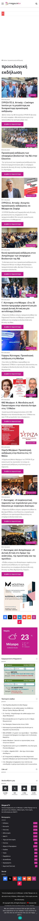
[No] (36, 913)
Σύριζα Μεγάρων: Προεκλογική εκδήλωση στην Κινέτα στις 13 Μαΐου (16, 453)
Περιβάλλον (7, 856)
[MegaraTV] (13, 3)
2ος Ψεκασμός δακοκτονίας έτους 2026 (16, 724)
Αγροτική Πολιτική (9, 866)
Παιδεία (5, 849)
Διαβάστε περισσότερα (12, 124)
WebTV (5, 836)
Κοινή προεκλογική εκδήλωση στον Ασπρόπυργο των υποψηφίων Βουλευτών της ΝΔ (19, 256)
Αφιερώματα (7, 863)
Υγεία (4, 853)
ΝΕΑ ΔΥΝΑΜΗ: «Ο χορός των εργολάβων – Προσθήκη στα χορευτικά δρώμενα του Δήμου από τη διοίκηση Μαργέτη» (20, 735)
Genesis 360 (32, 903)
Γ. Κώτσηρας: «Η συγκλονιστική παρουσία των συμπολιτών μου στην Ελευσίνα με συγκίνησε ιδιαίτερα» (19, 503)
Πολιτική (6, 829)
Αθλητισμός (7, 833)
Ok (20, 918)
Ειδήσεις (5, 823)
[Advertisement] (19, 38)
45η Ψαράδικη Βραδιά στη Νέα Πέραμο (15, 705)
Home (5, 60)
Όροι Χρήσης (30, 906)
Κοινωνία (6, 826)
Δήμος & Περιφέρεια (9, 846)
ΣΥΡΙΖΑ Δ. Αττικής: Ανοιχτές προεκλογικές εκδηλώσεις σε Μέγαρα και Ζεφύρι (16, 206)
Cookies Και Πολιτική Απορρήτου (15, 906)
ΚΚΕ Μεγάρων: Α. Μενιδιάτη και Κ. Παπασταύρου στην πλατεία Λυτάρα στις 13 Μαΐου (19, 405)
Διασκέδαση (7, 859)
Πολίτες (5, 843)
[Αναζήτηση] (36, 4)
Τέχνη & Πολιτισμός (9, 839)
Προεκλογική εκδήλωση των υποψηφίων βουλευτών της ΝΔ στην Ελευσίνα (19, 156)
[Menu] (3, 4)
